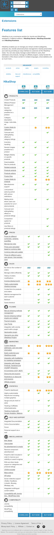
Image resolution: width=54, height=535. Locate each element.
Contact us (30, 526)
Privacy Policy (6, 523)
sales (27, 68)
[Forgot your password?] (27, 6)
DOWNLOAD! (23, 91)
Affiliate (20, 526)
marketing (45, 68)
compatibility (36, 74)
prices (17, 68)
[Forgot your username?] (27, 2)
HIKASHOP (27, 65)
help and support (17, 75)
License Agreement (22, 523)
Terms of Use (36, 523)
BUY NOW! (36, 91)
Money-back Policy (8, 526)
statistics (8, 74)
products (8, 68)
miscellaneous (27, 74)
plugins (36, 68)
